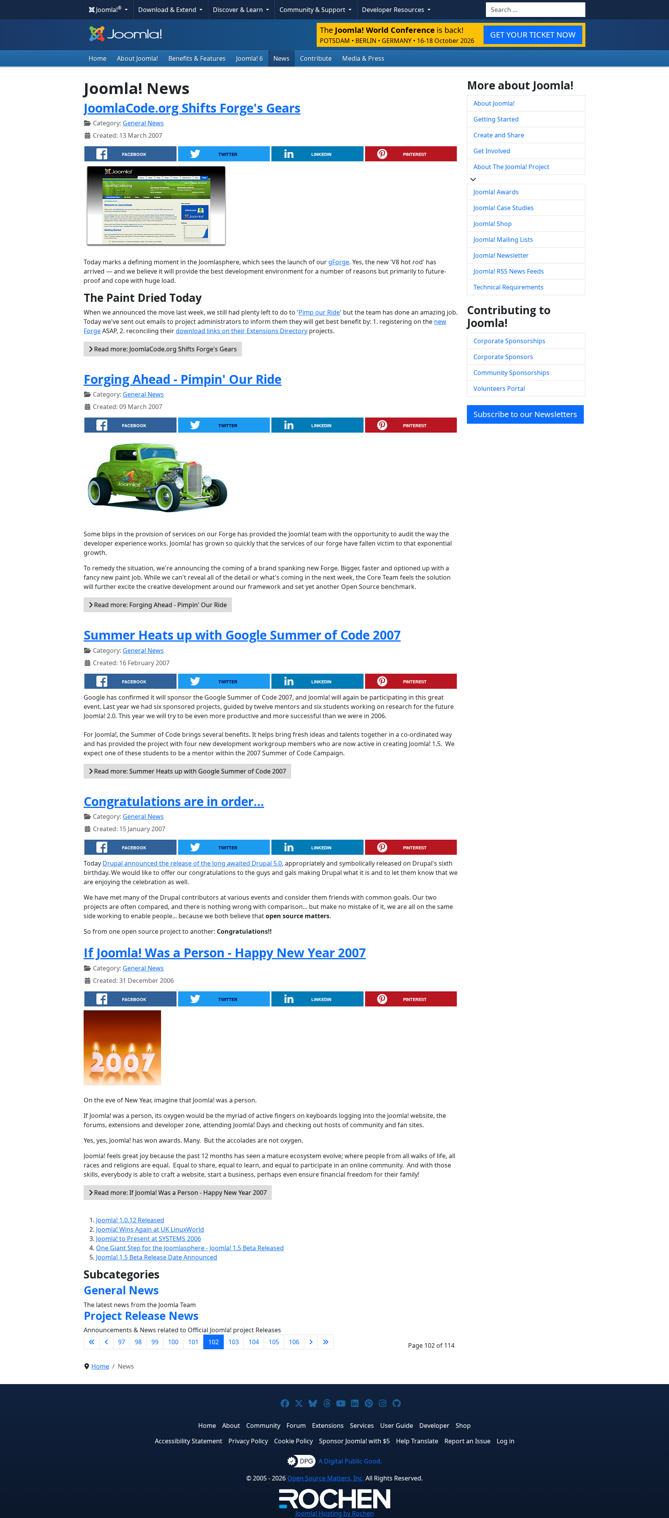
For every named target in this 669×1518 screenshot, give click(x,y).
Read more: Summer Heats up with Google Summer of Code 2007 (189, 771)
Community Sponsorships (511, 372)
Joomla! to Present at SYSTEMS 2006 (148, 1238)
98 (138, 1342)
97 (121, 1342)
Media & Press (363, 58)
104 (254, 1342)
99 (154, 1342)
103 (233, 1342)
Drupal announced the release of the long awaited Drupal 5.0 (192, 863)
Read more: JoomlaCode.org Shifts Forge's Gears (165, 349)
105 (274, 1342)
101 (193, 1342)
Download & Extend (168, 9)
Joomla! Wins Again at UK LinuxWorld (150, 1229)
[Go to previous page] (106, 1342)
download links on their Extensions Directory (241, 331)
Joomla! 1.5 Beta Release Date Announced (156, 1257)
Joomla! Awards (496, 192)
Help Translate (417, 1441)
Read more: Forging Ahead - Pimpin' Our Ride (160, 605)
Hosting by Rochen (334, 1513)
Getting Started (496, 119)
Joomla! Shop (492, 223)
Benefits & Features (197, 58)
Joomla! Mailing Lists (503, 239)
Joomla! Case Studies (503, 208)
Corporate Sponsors (503, 357)
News (281, 58)
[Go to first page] (92, 1342)
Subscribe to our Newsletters (525, 414)
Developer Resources (394, 9)
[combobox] (535, 9)
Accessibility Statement (188, 1441)
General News (143, 123)
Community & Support (313, 9)
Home (97, 58)
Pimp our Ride (319, 312)
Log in (506, 1441)
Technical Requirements (508, 287)
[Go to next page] (311, 1342)
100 (173, 1342)
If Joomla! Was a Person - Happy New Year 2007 (225, 952)
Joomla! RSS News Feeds (508, 271)
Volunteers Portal (499, 388)
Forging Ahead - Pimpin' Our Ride (182, 379)
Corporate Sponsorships (509, 341)
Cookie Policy (293, 1441)
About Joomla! (137, 58)
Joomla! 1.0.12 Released (130, 1220)
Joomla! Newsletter (501, 255)
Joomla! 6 (249, 58)
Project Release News (141, 1315)
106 (294, 1342)
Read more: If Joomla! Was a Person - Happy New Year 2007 (180, 1192)
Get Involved (491, 151)
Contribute (316, 58)
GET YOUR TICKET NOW (533, 34)
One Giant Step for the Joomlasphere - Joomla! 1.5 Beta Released (190, 1248)
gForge (338, 262)
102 (213, 1342)
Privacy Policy (248, 1441)
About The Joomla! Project (511, 167)
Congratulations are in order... (174, 801)
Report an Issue (467, 1441)
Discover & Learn (238, 9)
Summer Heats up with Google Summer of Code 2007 (242, 634)
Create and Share (498, 135)
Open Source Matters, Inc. (325, 1478)
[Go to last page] (325, 1342)
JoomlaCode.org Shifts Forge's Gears (192, 107)
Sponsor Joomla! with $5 (354, 1441)
